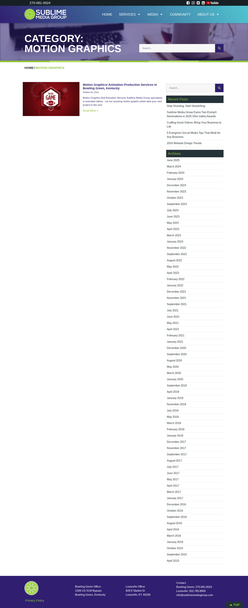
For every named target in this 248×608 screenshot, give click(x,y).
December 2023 (176, 185)
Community (180, 14)
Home (107, 14)
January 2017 (175, 498)
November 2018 (176, 404)
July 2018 (172, 410)
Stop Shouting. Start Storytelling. (186, 106)
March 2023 (174, 235)
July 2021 (172, 310)
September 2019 (177, 385)
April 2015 (173, 560)
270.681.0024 (204, 587)
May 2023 (173, 222)
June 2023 (173, 216)
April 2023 (173, 229)
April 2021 (173, 329)
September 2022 (177, 254)
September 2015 (177, 554)
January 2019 (175, 398)
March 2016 (174, 535)
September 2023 (177, 204)
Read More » (90, 110)
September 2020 (177, 354)
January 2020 (175, 379)
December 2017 (176, 441)
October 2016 (175, 510)
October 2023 (175, 197)
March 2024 (174, 166)
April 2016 (173, 529)
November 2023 (176, 191)
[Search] (219, 48)
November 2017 (176, 448)
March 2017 (174, 491)
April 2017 (173, 485)
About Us (205, 14)
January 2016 (175, 542)
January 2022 (175, 285)
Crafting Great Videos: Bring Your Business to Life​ (194, 124)
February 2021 (175, 335)
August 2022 (174, 260)
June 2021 (173, 316)
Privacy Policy (34, 600)
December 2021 (176, 291)
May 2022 (173, 266)
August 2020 (174, 360)
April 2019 (173, 391)
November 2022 (176, 247)
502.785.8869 (197, 591)
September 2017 (177, 454)
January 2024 (175, 179)
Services (127, 14)
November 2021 (176, 297)
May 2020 (173, 366)
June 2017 (173, 473)
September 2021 (177, 304)
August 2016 (174, 523)
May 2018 (173, 416)
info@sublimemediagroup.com (194, 595)
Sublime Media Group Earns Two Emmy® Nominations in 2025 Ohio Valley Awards (192, 114)
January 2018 (175, 435)
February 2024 (175, 172)
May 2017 (173, 479)
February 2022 (175, 279)
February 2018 (175, 429)
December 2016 (176, 504)
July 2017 (172, 466)
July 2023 (172, 210)
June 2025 (173, 160)
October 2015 (175, 548)
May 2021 (173, 323)
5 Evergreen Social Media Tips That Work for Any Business (193, 134)
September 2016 (177, 516)
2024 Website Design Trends (184, 143)
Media (152, 14)
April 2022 (173, 272)
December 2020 (176, 348)
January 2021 (175, 341)
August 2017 (174, 460)
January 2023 (175, 241)
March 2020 (174, 373)
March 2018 (174, 423)
